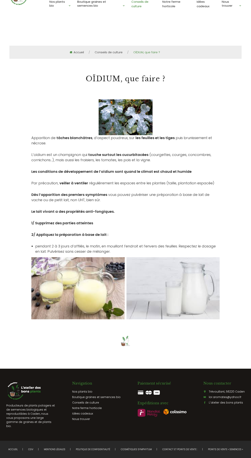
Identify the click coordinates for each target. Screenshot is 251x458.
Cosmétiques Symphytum (136, 449)
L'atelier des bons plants (226, 403)
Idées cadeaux (82, 413)
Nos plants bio (82, 392)
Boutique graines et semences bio (96, 397)
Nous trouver (81, 419)
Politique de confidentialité (93, 449)
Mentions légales (54, 449)
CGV (30, 449)
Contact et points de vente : (179, 449)
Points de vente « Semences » (225, 449)
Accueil (79, 52)
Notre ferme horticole (87, 408)
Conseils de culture (109, 52)
